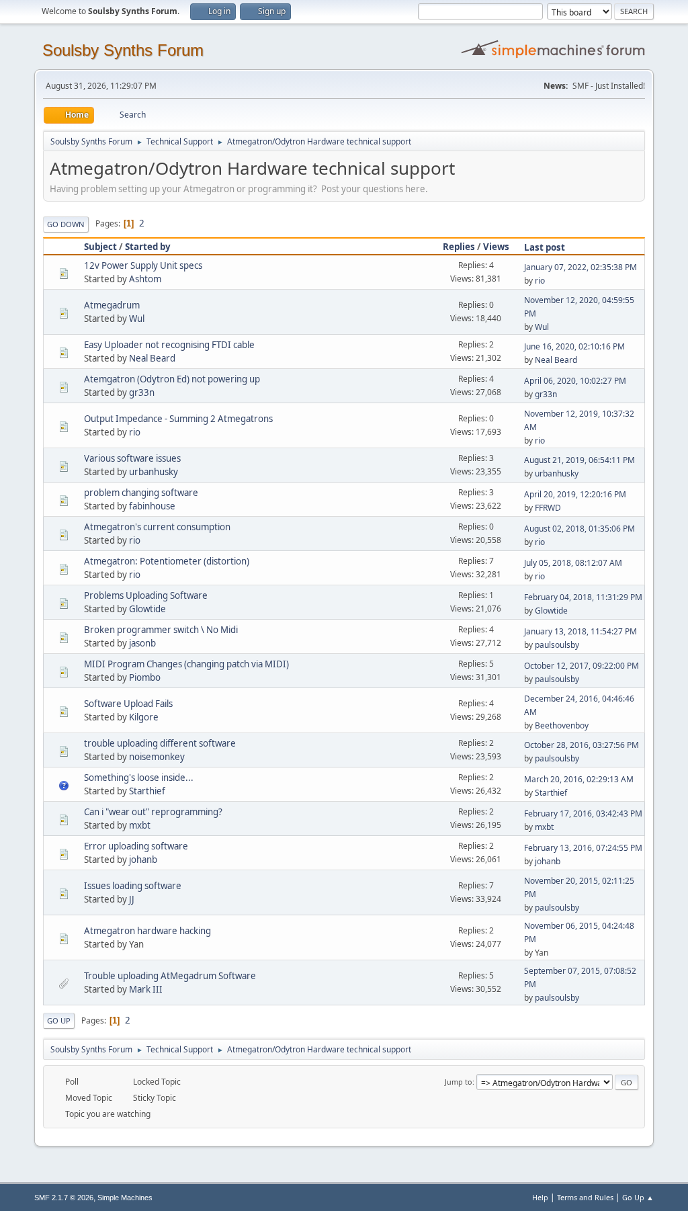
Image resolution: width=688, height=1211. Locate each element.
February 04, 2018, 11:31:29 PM (583, 597)
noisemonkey (157, 757)
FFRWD (548, 507)
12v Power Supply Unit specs (143, 265)
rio (540, 280)
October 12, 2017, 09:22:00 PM (581, 665)
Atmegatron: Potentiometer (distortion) (166, 561)
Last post (544, 247)
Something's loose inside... (139, 777)
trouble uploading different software (160, 743)
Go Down (66, 224)
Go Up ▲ (638, 1197)
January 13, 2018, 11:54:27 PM (580, 631)
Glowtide (147, 609)
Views (496, 247)
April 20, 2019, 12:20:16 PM (575, 494)
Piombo (145, 677)
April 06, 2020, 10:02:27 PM (575, 380)
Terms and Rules (585, 1197)
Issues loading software (132, 886)
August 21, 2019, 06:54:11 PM (579, 460)
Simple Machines (125, 1198)
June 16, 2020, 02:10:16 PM (574, 346)
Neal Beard (152, 358)
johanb (143, 859)
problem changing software (141, 493)
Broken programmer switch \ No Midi (161, 630)
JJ (131, 899)
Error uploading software (136, 846)
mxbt (139, 825)
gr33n (142, 392)
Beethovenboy (562, 725)
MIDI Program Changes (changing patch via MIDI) (186, 664)
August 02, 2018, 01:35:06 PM (579, 528)
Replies (459, 247)
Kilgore (144, 717)
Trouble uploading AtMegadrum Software (170, 976)
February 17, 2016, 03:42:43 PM (583, 813)
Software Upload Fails (128, 704)
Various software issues (132, 458)
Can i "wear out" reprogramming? (153, 812)
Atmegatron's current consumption (157, 527)
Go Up (59, 1020)
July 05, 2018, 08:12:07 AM (573, 563)
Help (540, 1197)
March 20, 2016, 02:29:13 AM (579, 779)
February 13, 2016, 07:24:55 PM (583, 847)
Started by (148, 247)
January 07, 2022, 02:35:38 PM (580, 267)
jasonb (142, 643)
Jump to (458, 1082)
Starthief (147, 791)
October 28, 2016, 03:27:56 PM (581, 745)
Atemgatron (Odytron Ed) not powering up (172, 379)
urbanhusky (153, 472)
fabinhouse (152, 506)
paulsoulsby (557, 645)
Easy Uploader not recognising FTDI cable (169, 345)
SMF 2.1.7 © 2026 (63, 1198)
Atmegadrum (112, 305)
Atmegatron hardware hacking (147, 931)
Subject (100, 247)
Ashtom (145, 279)
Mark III (146, 989)
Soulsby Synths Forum (123, 50)
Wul (136, 318)
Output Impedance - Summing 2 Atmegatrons (178, 419)
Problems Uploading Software (146, 595)
